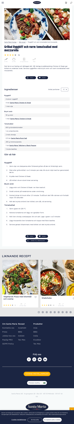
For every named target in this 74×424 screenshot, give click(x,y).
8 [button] (67, 312)
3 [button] (47, 312)
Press (4, 332)
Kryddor (37, 340)
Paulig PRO (7, 340)
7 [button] (63, 312)
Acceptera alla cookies (52, 419)
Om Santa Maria (9, 324)
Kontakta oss (8, 328)
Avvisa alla (35, 419)
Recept (21, 324)
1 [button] (39, 312)
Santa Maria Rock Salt (19, 138)
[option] (19, 283)
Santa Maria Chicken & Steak (20, 103)
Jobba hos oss (8, 336)
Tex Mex (21, 340)
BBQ (20, 332)
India (35, 336)
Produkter (38, 324)
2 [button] (43, 312)
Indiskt (21, 336)
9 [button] (70, 312)
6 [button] (59, 312)
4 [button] (51, 312)
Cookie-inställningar (18, 419)
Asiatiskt (22, 328)
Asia (35, 328)
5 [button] (55, 312)
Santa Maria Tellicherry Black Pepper (22, 145)
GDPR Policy (8, 344)
